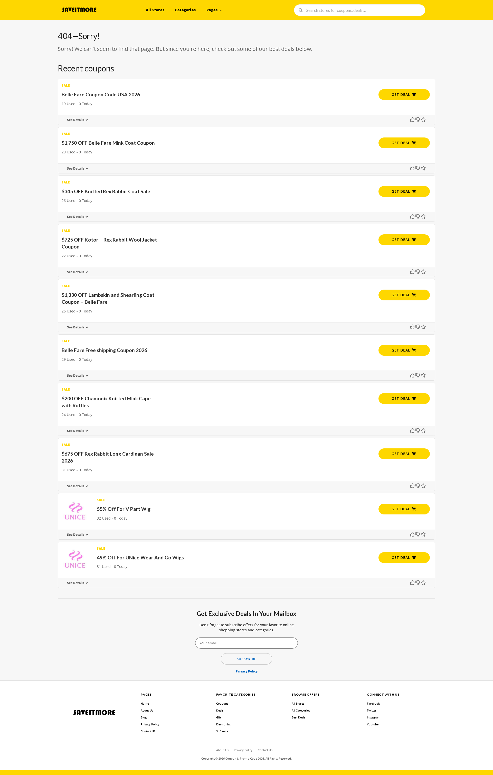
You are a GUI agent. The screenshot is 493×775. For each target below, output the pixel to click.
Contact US (148, 731)
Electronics (223, 724)
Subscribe (246, 659)
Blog (144, 717)
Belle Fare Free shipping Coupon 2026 (104, 350)
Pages (211, 9)
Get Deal (402, 94)
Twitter (371, 710)
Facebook (373, 703)
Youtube (372, 724)
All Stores (155, 9)
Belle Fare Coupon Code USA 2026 (101, 94)
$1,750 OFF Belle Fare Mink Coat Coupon (108, 143)
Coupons (222, 703)
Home (145, 703)
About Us (147, 710)
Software (222, 731)
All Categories (301, 710)
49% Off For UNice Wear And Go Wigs (140, 557)
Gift (218, 717)
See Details (75, 120)
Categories (185, 9)
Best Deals (298, 717)
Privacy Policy (247, 671)
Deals (219, 710)
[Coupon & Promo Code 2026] (79, 10)
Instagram (374, 717)
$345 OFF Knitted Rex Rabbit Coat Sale (106, 191)
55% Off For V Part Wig (123, 509)
